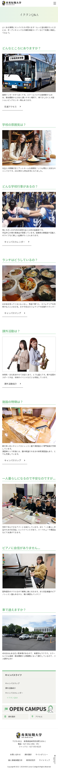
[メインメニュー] (54, 3)
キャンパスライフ (13, 674)
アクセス (38, 716)
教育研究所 (30, 760)
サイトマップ (44, 760)
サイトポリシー (42, 754)
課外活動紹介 (10, 383)
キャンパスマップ (12, 312)
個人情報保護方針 (15, 760)
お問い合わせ (15, 754)
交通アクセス (10, 106)
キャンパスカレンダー (14, 241)
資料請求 (11, 716)
